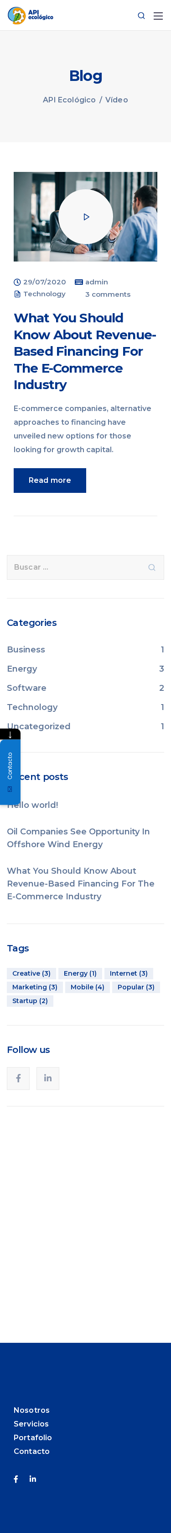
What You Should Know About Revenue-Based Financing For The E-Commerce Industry (85, 351)
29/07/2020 (44, 282)
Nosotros (32, 1410)
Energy (22, 669)
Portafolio (33, 1437)
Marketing (34, 987)
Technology (44, 294)
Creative (31, 973)
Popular (136, 987)
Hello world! (32, 805)
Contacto (32, 1451)
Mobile (87, 987)
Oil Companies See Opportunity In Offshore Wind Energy (78, 838)
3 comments (107, 295)
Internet (129, 973)
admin (96, 282)
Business (26, 650)
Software (27, 688)
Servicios (31, 1424)
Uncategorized (39, 726)
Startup (30, 1001)
